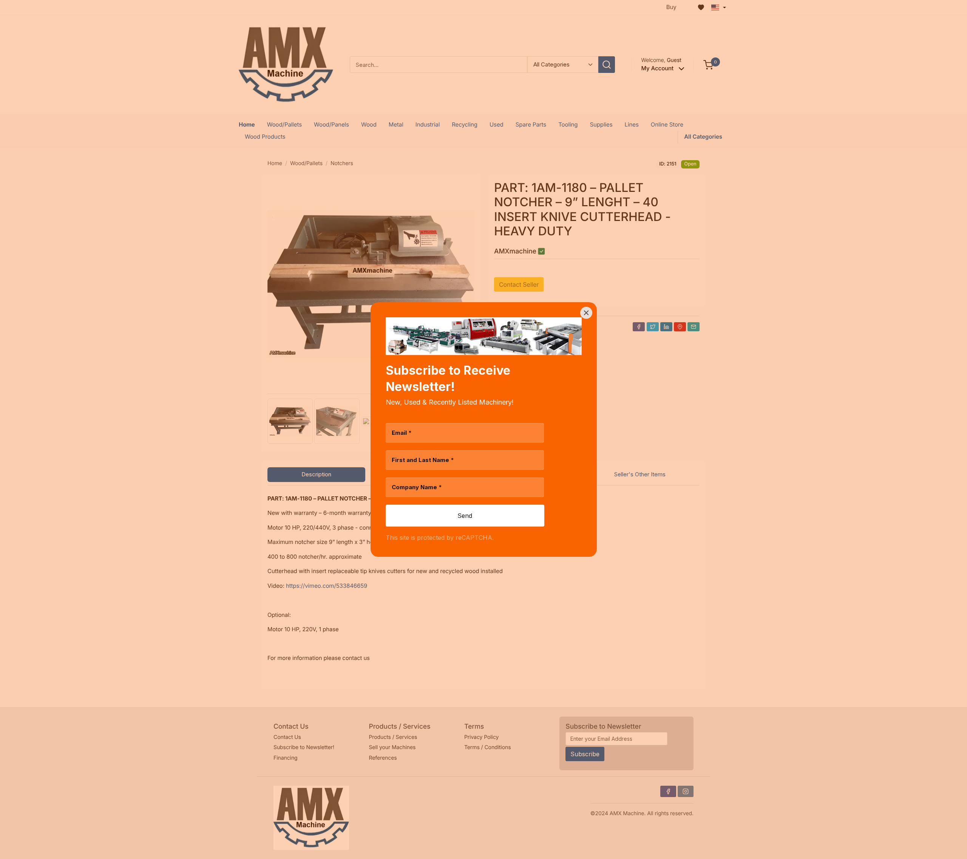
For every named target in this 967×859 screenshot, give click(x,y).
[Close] (586, 313)
